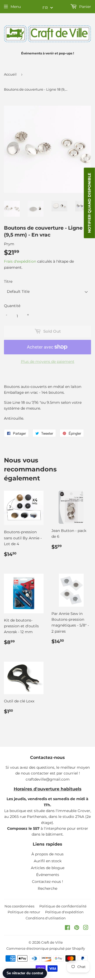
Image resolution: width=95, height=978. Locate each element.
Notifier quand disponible (89, 203)
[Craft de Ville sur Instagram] (85, 928)
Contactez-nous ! (47, 881)
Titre (8, 281)
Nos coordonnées (19, 906)
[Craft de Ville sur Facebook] (67, 928)
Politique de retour (24, 912)
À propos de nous (47, 854)
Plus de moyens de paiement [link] (47, 361)
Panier (84, 6)
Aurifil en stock (47, 861)
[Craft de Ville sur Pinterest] (76, 928)
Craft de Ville (52, 942)
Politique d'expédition (64, 912)
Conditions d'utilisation (46, 918)
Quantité (12, 305)
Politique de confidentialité (63, 906)
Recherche (47, 888)
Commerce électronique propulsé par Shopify (45, 948)
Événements (47, 874)
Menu (16, 6)
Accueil (10, 74)
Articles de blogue (47, 867)
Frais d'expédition (20, 261)
